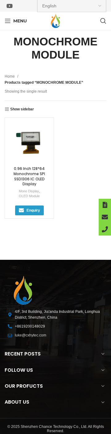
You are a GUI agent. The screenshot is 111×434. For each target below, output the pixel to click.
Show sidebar (22, 109)
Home (10, 76)
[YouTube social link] (9, 5)
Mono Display (29, 191)
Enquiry (33, 210)
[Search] (103, 21)
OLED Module (29, 196)
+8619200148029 (30, 326)
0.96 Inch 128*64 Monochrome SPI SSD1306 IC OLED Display (29, 176)
